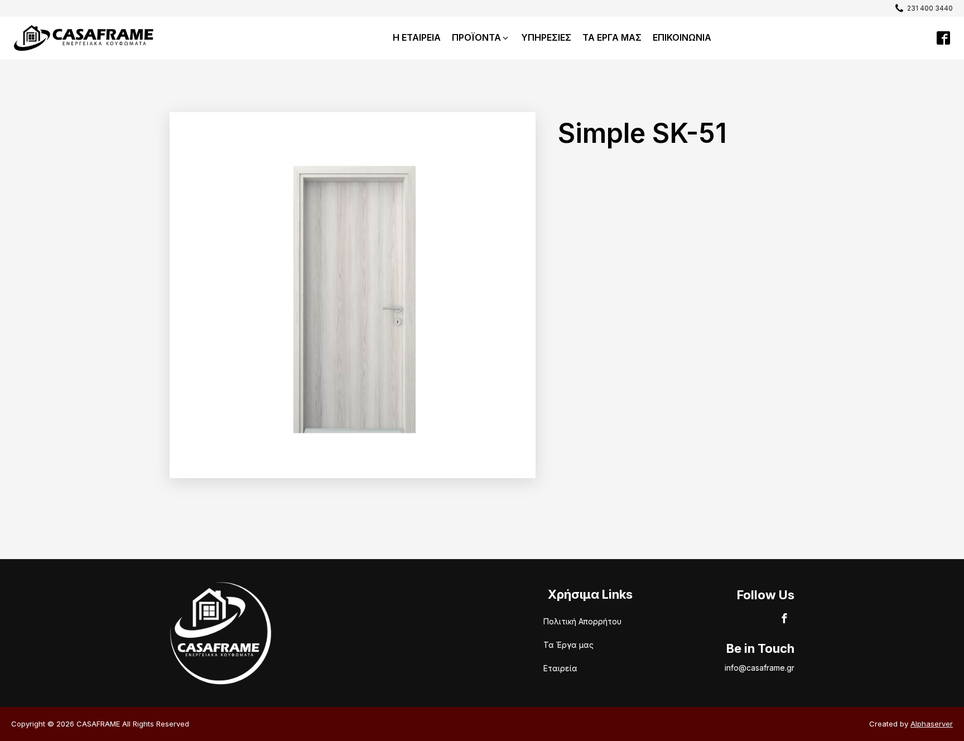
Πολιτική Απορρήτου (582, 621)
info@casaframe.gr (759, 667)
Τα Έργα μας (568, 644)
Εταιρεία (560, 668)
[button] (921, 8)
